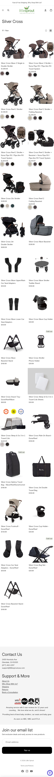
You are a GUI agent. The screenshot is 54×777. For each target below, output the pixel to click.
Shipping (5, 687)
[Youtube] (31, 771)
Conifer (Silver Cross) (12, 206)
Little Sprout (30, 760)
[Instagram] (27, 771)
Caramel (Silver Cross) (2, 73)
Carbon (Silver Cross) (7, 444)
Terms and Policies (27, 766)
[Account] (45, 10)
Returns (5, 690)
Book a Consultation (10, 692)
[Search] (8, 10)
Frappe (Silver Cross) (2, 116)
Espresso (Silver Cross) (12, 116)
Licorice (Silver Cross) (7, 73)
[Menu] (3, 10)
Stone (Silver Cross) (2, 444)
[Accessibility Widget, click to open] (50, 773)
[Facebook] (22, 771)
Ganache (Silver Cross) (7, 116)
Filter (7, 31)
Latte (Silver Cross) (7, 206)
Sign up (27, 750)
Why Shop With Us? (10, 684)
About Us (5, 681)
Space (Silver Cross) (2, 206)
